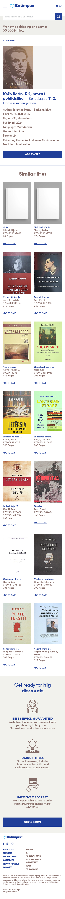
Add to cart (32, 154)
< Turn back (9, 40)
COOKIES (7, 867)
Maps (28, 866)
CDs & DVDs (32, 869)
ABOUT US (8, 849)
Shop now (32, 822)
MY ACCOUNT (10, 856)
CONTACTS (8, 860)
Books (29, 849)
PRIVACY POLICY (11, 864)
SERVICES (7, 853)
